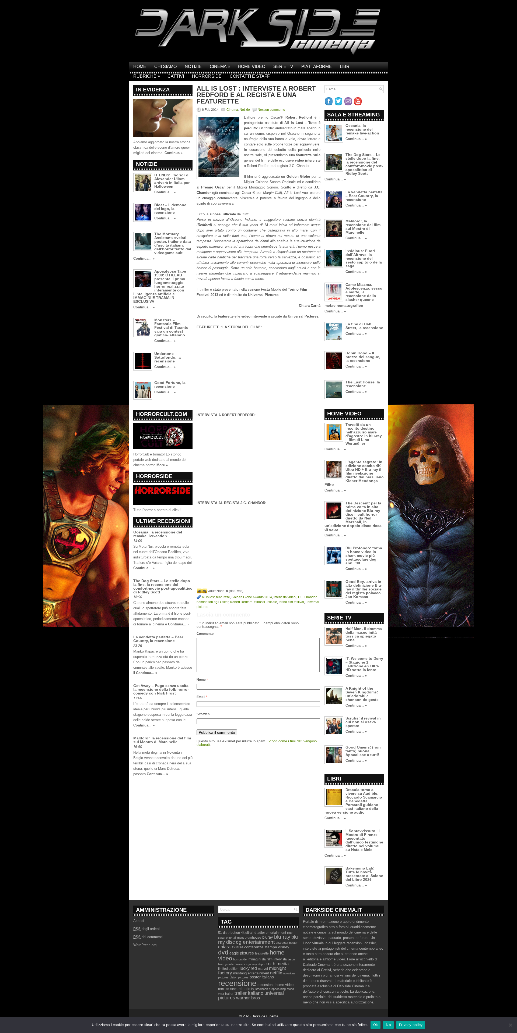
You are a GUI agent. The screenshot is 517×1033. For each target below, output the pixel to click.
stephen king (277, 989)
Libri (345, 66)
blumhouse (253, 937)
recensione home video (275, 985)
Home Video (251, 66)
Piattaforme (316, 66)
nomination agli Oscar (212, 602)
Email (202, 697)
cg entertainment (255, 942)
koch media (277, 963)
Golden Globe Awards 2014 (252, 597)
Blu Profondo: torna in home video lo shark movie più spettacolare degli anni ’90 (363, 555)
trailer (229, 994)
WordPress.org (144, 945)
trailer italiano (249, 993)
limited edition (228, 969)
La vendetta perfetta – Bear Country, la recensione (158, 639)
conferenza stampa (260, 947)
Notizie (193, 66)
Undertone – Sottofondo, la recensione (167, 357)
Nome (202, 680)
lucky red (248, 968)
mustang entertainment (251, 973)
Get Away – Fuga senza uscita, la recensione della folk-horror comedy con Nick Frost (161, 689)
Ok (375, 1025)
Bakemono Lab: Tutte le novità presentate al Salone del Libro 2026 (364, 874)
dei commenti (148, 937)
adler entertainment (271, 933)
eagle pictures (241, 953)
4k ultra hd (248, 933)
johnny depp (256, 964)
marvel (263, 968)
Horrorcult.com (161, 414)
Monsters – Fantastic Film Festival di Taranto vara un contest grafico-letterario (171, 327)
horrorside (240, 959)
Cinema (220, 66)
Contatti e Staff (250, 76)
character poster (287, 942)
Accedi (138, 921)
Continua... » (165, 192)
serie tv (248, 989)
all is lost (208, 597)
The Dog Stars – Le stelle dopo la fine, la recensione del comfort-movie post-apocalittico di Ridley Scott (163, 586)
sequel (236, 989)
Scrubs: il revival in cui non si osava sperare (363, 722)
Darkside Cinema (264, 1016)
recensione (237, 983)
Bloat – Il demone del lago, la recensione (170, 209)
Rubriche (146, 76)
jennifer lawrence (236, 964)
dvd (223, 952)
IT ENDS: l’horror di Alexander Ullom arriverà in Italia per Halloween (172, 180)
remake (223, 989)
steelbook (261, 989)
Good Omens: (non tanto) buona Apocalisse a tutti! (363, 751)
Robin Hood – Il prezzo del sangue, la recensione (362, 357)
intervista (280, 959)
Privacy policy (411, 1025)
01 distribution (229, 933)
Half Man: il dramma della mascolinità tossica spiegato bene (363, 634)
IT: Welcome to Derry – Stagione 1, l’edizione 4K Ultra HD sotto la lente (364, 664)
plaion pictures (239, 977)
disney (283, 947)
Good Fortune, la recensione (170, 384)
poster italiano (262, 977)
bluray (267, 937)
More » (162, 465)
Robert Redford (241, 602)
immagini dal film (260, 959)
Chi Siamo (165, 66)
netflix (276, 972)
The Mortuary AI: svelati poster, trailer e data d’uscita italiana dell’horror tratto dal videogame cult (172, 243)
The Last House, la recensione (362, 384)
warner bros (248, 997)
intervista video (285, 597)
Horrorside (207, 76)
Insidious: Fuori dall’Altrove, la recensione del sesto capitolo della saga (363, 258)
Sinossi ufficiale (265, 602)
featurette (223, 597)
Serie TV (283, 66)
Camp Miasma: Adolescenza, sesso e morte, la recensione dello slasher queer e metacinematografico (353, 295)
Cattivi (175, 76)
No (388, 1025)
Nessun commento (271, 110)
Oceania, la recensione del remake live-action (157, 534)
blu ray (282, 937)
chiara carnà (230, 946)
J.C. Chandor (306, 597)
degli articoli (146, 929)
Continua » (174, 153)
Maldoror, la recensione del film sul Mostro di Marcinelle (162, 740)
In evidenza (153, 89)
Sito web (203, 714)
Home (139, 66)
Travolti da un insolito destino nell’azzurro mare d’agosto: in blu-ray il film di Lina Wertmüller (363, 434)
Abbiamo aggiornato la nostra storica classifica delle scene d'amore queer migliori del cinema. (161, 147)
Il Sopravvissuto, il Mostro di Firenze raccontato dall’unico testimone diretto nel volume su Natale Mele (364, 840)
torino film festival (291, 602)
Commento (205, 634)
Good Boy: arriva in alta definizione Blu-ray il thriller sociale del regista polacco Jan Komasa (363, 589)
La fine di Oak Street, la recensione (364, 326)
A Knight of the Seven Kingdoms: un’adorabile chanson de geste (362, 694)
